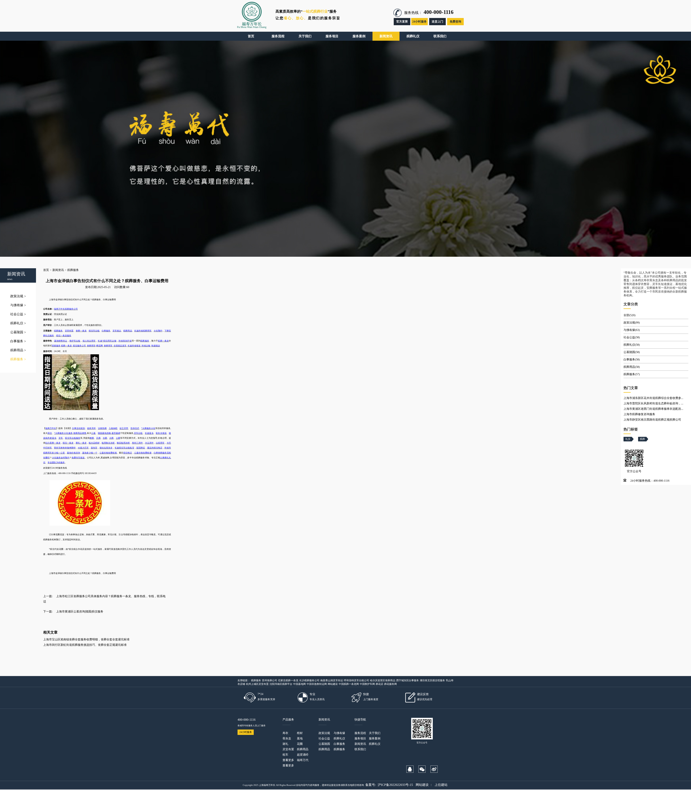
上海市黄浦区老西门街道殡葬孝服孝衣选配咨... (653, 408)
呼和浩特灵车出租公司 (356, 680)
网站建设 (333, 684)
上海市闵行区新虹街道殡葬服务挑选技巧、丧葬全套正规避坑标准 (85, 644)
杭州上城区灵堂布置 (257, 684)
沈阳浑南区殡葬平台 (281, 684)
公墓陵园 (18, 332)
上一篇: (48, 596)
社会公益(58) (632, 337)
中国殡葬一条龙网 (349, 684)
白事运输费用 (109, 573)
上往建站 (441, 785)
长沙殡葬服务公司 (309, 680)
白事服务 (18, 341)
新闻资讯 (58, 269)
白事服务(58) (632, 359)
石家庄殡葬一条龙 (288, 680)
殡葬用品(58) (632, 366)
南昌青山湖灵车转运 (331, 680)
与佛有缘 (18, 305)
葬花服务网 (390, 684)
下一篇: (48, 611)
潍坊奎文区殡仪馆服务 (432, 680)
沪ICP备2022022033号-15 (395, 785)
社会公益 (18, 314)
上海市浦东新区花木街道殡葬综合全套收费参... (653, 398)
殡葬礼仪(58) (632, 344)
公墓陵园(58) (632, 352)
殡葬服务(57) (632, 374)
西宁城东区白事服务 (407, 680)
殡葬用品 (18, 350)
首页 (46, 269)
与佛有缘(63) (632, 329)
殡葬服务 (18, 359)
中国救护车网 (367, 684)
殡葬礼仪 (18, 323)
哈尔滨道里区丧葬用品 (382, 680)
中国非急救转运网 (317, 684)
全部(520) (629, 315)
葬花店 (379, 684)
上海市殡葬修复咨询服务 (639, 414)
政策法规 (18, 296)
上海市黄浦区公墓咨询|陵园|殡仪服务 (79, 611)
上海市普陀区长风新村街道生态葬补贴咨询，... (653, 403)
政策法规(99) (632, 322)
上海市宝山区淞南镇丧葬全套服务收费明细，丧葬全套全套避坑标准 (86, 639)
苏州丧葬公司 (269, 680)
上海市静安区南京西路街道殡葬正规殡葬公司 (652, 419)
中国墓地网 (299, 684)
